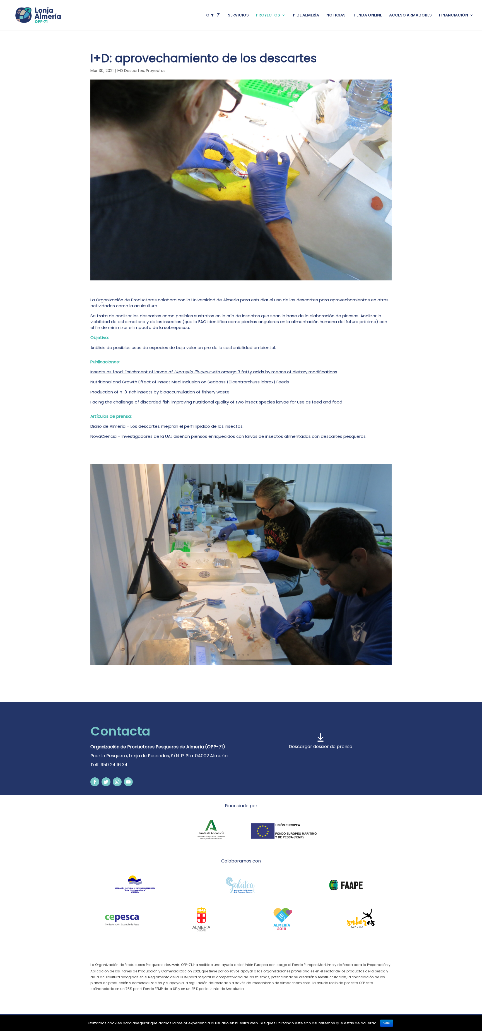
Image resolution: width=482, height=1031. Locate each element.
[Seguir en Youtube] (128, 781)
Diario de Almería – (167, 426)
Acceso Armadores (410, 15)
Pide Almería (306, 15)
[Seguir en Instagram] (117, 781)
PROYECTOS (268, 15)
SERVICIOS (238, 15)
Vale (386, 1023)
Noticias (336, 15)
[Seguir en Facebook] (94, 781)
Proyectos (155, 70)
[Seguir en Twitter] (106, 781)
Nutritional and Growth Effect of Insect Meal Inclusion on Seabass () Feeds (189, 382)
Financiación (453, 15)
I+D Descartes (130, 70)
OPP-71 (213, 15)
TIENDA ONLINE (367, 15)
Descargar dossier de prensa (320, 746)
